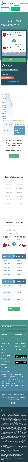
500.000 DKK (7, 274)
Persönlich (16, 3)
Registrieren (15, 9)
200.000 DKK (7, 267)
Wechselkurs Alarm (20, 343)
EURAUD (9, 185)
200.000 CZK (7, 292)
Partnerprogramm (20, 346)
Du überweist (18, 33)
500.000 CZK (7, 299)
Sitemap (17, 399)
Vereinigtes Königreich (7, 385)
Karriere (3, 349)
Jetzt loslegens (14, 60)
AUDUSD (8, 200)
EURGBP (19, 200)
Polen (3, 382)
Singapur (8, 382)
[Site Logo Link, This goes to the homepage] (7, 3)
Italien (12, 378)
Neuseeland (12, 380)
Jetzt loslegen (14, 156)
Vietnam (3, 387)
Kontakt (3, 352)
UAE (14, 383)
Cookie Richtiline (12, 397)
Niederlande (4, 380)
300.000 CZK (7, 296)
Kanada (10, 374)
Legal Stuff (18, 397)
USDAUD (19, 189)
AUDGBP (19, 185)
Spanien (20, 382)
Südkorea (14, 382)
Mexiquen (17, 378)
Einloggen (5, 9)
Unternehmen (24, 3)
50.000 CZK (7, 285)
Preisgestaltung (5, 362)
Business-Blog (5, 343)
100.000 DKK (7, 263)
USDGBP (9, 196)
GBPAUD (19, 196)
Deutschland (12, 376)
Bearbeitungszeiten (6, 364)
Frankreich (4, 376)
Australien (4, 374)
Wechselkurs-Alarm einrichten (19, 130)
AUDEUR (19, 204)
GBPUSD (9, 192)
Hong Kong (20, 376)
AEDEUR (9, 189)
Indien (3, 378)
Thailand (9, 383)
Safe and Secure (12, 399)
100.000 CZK (7, 289)
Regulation (23, 397)
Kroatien (15, 374)
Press (2, 346)
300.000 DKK (7, 270)
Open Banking (19, 349)
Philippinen (20, 380)
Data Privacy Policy (5, 397)
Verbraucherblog (5, 341)
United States (18, 385)
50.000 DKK (7, 260)
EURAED (9, 204)
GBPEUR (19, 192)
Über (2, 338)
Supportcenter (5, 359)
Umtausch (4, 367)
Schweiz (3, 383)
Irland (7, 378)
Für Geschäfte (18, 341)
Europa (21, 374)
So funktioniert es (19, 338)
